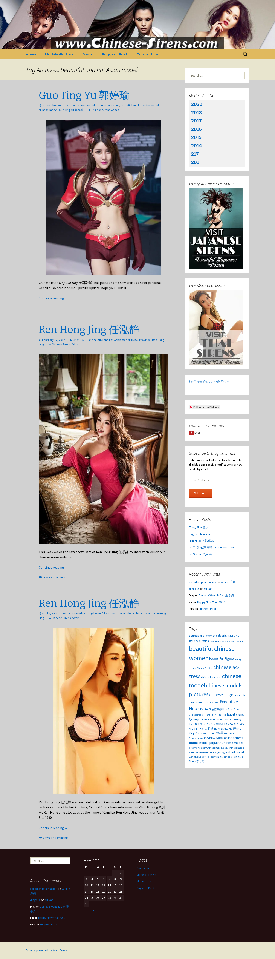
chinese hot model (211, 677)
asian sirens (111, 105)
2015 (196, 137)
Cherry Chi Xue (205, 668)
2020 (196, 104)
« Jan (92, 910)
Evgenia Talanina (199, 534)
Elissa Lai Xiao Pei (210, 702)
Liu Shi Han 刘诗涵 (200, 554)
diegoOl (194, 589)
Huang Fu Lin (210, 714)
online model (199, 743)
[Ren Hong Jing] (103, 449)
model (208, 738)
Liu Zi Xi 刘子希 (230, 728)
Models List (144, 881)
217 (195, 154)
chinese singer (222, 694)
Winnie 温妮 (228, 582)
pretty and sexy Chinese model (206, 747)
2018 (196, 112)
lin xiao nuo (231, 724)
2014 (196, 146)
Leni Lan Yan (225, 719)
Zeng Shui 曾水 (198, 527)
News (87, 54)
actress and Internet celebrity (208, 635)
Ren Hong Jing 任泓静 (89, 329)
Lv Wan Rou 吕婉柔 (211, 733)
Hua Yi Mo (221, 714)
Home (31, 54)
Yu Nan (208, 589)
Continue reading (53, 298)
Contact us (147, 54)
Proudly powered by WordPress (46, 950)
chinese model (48, 110)
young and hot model (230, 752)
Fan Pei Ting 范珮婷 (211, 709)
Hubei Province (141, 340)
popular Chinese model (226, 743)
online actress (233, 738)
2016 (196, 129)
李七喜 (200, 761)
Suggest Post (115, 54)
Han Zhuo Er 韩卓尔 (201, 541)
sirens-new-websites (202, 752)
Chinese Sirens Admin (105, 110)
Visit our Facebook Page (209, 381)
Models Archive (59, 54)
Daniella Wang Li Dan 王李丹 (216, 595)
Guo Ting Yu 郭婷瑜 (84, 95)
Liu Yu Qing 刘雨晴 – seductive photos (213, 547)
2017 (196, 121)
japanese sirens (207, 719)
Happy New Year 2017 (211, 602)
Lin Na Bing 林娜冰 (213, 724)
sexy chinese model (233, 747)
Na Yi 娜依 (217, 738)
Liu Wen (218, 728)
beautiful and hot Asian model (140, 105)
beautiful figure (221, 658)
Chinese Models (86, 105)
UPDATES (78, 340)
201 (195, 162)
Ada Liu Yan (233, 635)
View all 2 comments (56, 838)
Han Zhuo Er (229, 709)
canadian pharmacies (202, 582)
